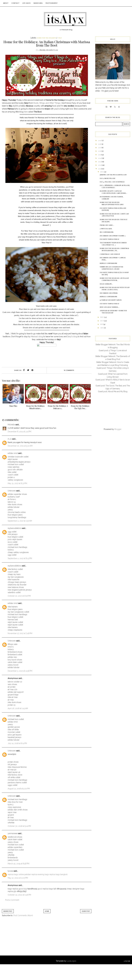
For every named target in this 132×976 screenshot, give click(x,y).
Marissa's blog (37, 337)
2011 (99, 169)
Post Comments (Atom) (23, 915)
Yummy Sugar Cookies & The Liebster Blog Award (111, 268)
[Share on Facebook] (24, 370)
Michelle (11, 425)
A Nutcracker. (106, 229)
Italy (60, 38)
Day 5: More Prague (107, 178)
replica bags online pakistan (19, 874)
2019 (100, 140)
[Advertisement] (23, 939)
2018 (100, 144)
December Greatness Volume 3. (113, 236)
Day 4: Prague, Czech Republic (112, 182)
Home (47, 911)
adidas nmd (13, 453)
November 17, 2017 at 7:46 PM (20, 633)
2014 (100, 158)
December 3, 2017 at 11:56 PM (20, 671)
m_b (9, 439)
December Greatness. (109, 293)
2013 (100, 161)
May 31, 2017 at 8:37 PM (17, 483)
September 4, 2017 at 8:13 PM (20, 558)
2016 (100, 151)
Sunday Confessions (108, 263)
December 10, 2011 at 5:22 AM (20, 446)
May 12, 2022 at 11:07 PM (18, 878)
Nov (102, 317)
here (26, 112)
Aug (102, 328)
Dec (102, 172)
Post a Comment (12, 900)
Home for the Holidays (46, 38)
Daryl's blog (72, 337)
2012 (100, 165)
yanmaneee (12, 833)
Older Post (86, 911)
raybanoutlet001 (14, 528)
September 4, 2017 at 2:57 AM (20, 521)
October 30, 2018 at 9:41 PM (19, 826)
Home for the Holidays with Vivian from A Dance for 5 (114, 288)
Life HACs (26, 3)
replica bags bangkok (58, 874)
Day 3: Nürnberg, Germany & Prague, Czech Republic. (115, 186)
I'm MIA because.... (107, 225)
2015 (99, 155)
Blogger (117, 429)
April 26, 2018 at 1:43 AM (18, 708)
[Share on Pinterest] (32, 370)
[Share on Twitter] (28, 370)
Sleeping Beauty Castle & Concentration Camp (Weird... (113, 192)
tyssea (10, 871)
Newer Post (7, 911)
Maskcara (38, 3)
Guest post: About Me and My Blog (112, 391)
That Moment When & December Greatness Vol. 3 (113, 244)
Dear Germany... (106, 284)
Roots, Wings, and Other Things (47, 103)
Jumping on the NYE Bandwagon (113, 175)
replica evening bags (40, 874)
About (5, 3)
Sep (101, 324)
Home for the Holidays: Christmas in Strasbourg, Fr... (114, 249)
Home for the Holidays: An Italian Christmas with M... (114, 279)
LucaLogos (71, 961)
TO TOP (127, 961)
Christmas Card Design (110, 254)
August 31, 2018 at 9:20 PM (19, 789)
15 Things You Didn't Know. (111, 300)
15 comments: (69, 370)
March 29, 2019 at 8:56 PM (18, 864)
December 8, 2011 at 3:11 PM (19, 432)
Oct (102, 321)
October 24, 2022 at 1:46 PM (19, 895)
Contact (15, 3)
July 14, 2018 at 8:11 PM (17, 743)
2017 (100, 147)
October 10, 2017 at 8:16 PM (19, 596)
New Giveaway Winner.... (109, 307)
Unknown (12, 491)
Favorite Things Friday (109, 239)
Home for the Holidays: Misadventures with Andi (111, 203)
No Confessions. (107, 232)
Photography (52, 3)
